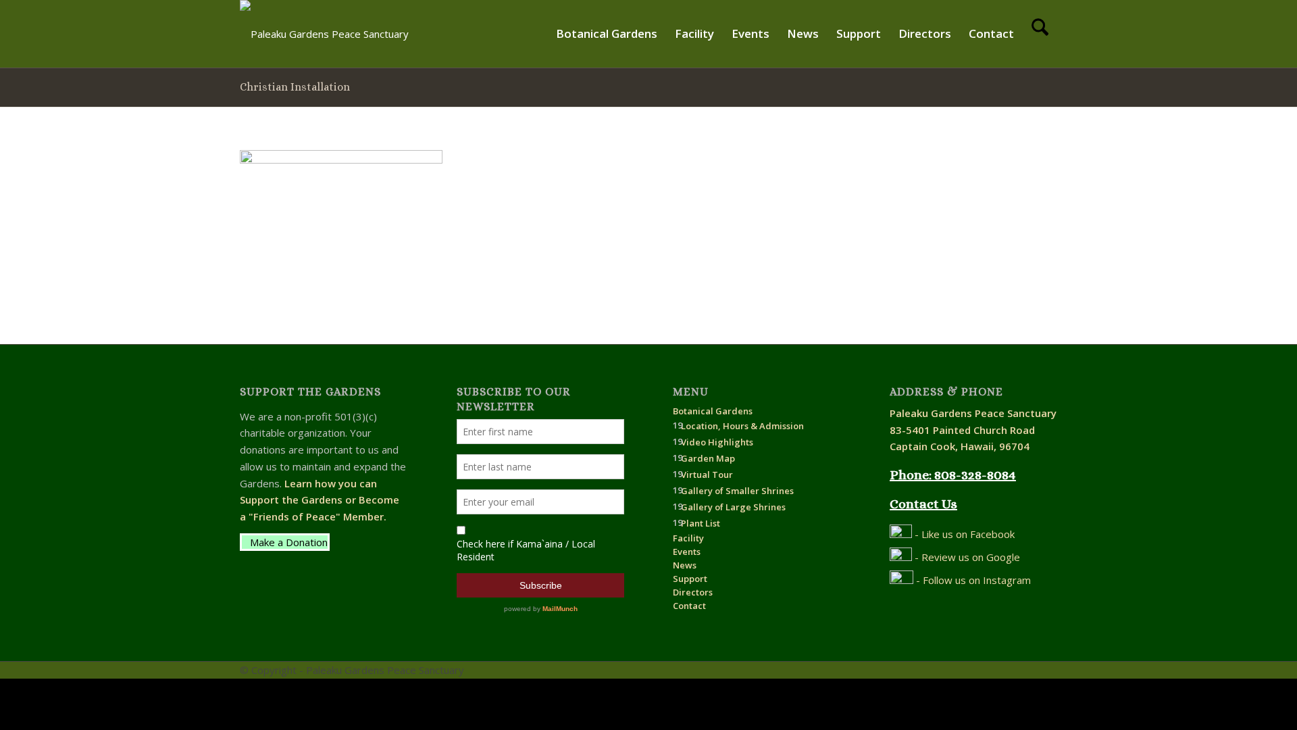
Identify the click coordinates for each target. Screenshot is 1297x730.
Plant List (700, 523)
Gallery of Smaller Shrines (737, 491)
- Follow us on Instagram (972, 580)
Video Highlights (717, 442)
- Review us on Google (966, 557)
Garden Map (708, 458)
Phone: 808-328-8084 (953, 475)
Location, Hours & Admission (742, 426)
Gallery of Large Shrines (733, 507)
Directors (693, 592)
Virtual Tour (707, 474)
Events (687, 551)
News (684, 565)
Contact (689, 606)
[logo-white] (324, 34)
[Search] (1040, 34)
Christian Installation (295, 86)
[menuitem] (606, 34)
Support (690, 579)
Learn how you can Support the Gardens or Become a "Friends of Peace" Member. (319, 500)
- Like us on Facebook (963, 534)
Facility (688, 538)
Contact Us (923, 504)
